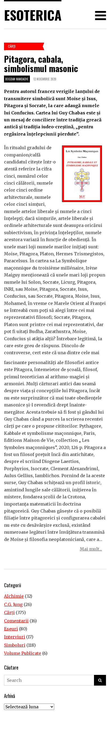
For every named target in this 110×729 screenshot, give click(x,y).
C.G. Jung (13, 604)
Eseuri (11, 628)
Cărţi (11, 46)
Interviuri (14, 637)
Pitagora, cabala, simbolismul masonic (41, 63)
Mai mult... (91, 549)
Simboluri (14, 645)
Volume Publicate (22, 653)
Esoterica (32, 14)
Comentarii (16, 620)
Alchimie (14, 596)
